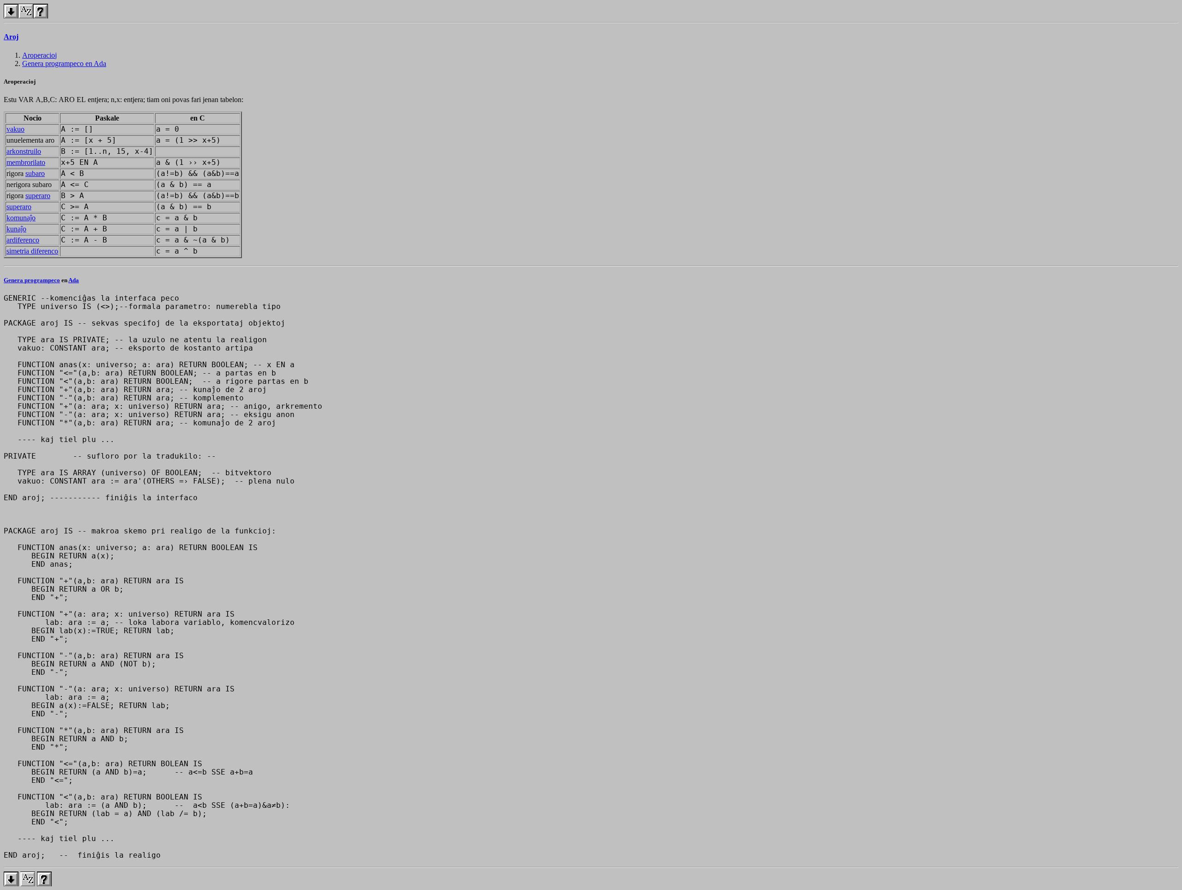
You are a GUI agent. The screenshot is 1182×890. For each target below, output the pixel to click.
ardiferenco (22, 240)
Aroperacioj (39, 55)
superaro (37, 196)
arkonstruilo (23, 151)
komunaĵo (21, 218)
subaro (35, 173)
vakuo (15, 129)
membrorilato (25, 162)
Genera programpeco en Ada (64, 63)
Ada (73, 280)
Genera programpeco (32, 280)
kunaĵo (16, 229)
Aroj (11, 37)
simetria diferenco (32, 251)
